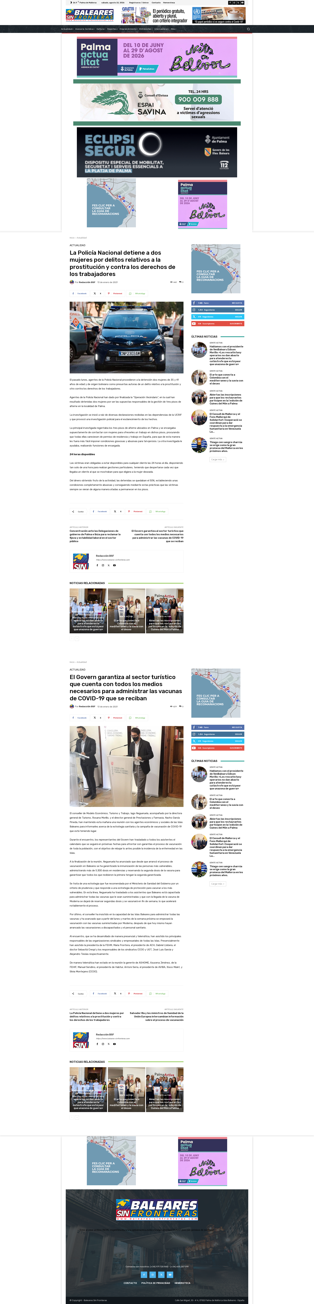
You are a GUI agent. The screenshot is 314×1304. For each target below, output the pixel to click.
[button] (248, 29)
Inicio (72, 237)
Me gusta (237, 303)
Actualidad (82, 237)
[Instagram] (234, 3)
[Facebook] (230, 3)
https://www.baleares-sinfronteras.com (113, 560)
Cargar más (216, 459)
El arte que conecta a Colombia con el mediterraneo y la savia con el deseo (126, 625)
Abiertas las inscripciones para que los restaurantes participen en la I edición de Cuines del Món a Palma (164, 625)
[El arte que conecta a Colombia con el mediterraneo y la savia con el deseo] (126, 610)
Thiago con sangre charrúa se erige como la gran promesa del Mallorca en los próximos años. (226, 447)
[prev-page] (72, 639)
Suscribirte (236, 323)
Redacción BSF (87, 282)
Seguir (238, 310)
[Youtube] (242, 3)
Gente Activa (88, 608)
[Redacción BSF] (72, 282)
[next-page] (77, 639)
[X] (238, 3)
